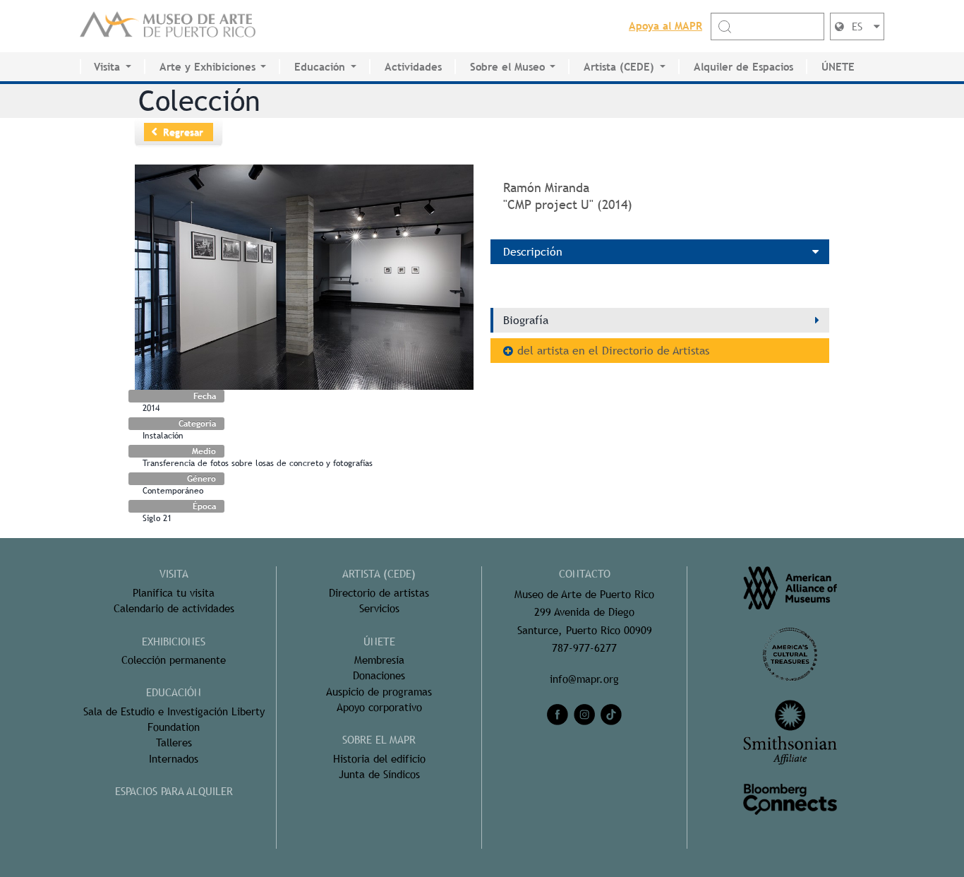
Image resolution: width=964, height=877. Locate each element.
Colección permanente (173, 660)
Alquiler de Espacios (743, 67)
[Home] (168, 26)
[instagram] (584, 714)
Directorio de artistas (379, 593)
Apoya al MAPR (665, 26)
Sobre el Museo (507, 67)
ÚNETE (838, 67)
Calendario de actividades (174, 608)
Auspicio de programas (379, 692)
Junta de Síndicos (379, 774)
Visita (107, 67)
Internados (173, 759)
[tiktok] (611, 714)
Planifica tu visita (174, 593)
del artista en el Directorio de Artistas (613, 350)
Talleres (174, 742)
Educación (319, 67)
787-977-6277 (584, 648)
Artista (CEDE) (619, 67)
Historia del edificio (379, 759)
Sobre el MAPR (379, 740)
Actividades (413, 67)
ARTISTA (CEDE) (379, 574)
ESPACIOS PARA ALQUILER (174, 791)
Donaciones (379, 675)
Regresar (183, 132)
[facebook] (557, 714)
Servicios (379, 608)
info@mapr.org (584, 679)
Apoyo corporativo (379, 707)
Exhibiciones (173, 642)
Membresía (379, 660)
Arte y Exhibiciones (207, 67)
